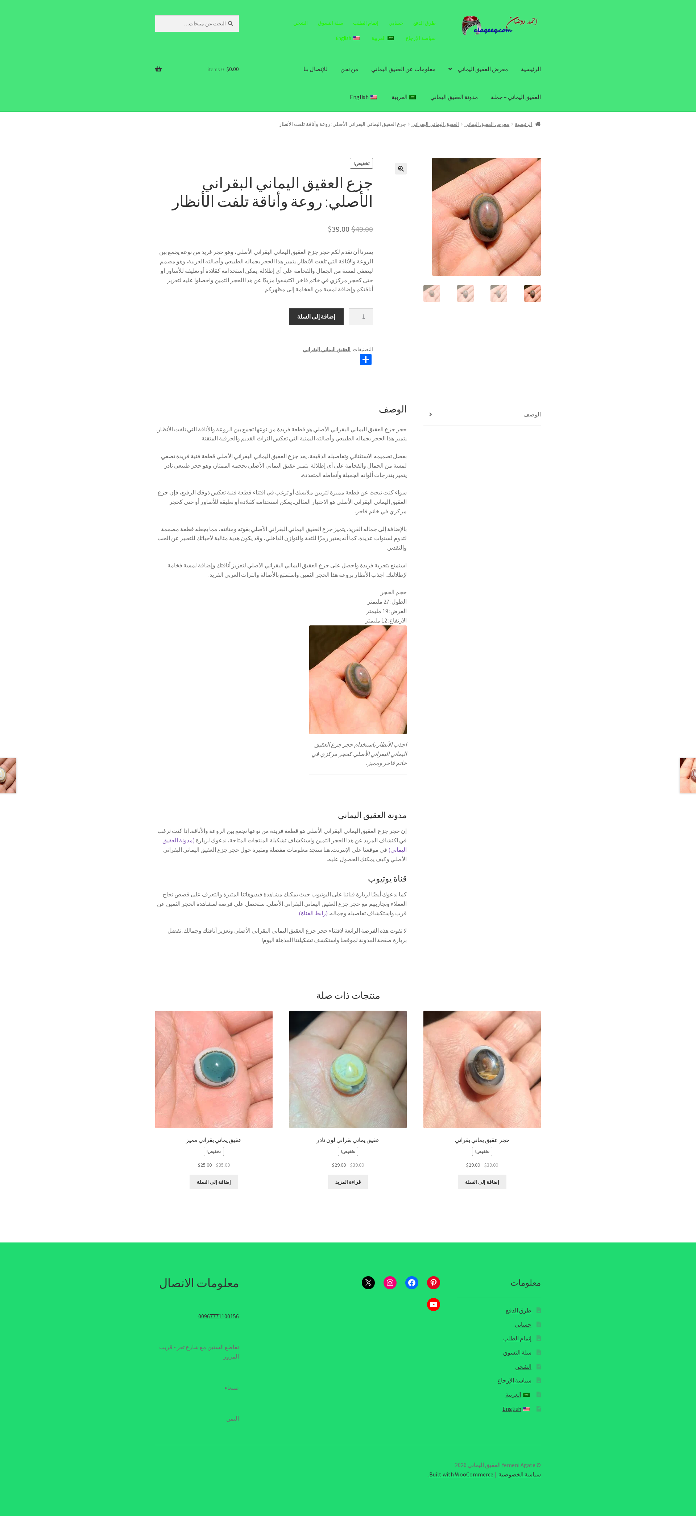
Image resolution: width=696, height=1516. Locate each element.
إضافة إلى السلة (316, 316)
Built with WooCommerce (461, 1474)
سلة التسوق (330, 23)
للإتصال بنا (315, 69)
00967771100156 (218, 1316)
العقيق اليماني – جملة (516, 96)
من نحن (349, 69)
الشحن (300, 23)
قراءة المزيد (348, 1182)
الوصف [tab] (532, 414)
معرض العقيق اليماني (483, 69)
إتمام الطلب (365, 23)
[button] (401, 168)
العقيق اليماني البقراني (435, 124)
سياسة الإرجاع (421, 38)
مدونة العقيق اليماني (454, 96)
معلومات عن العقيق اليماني (403, 69)
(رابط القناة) (313, 913)
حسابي (396, 23)
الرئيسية (531, 69)
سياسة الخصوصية (519, 1474)
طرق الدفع (424, 23)
